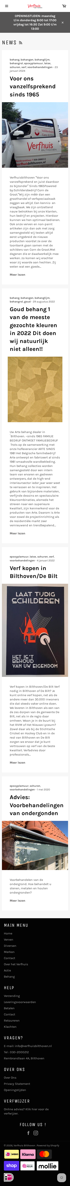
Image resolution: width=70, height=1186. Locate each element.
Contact (9, 958)
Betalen (9, 1008)
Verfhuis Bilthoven (25, 1145)
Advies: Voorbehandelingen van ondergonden (37, 805)
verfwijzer (11, 1113)
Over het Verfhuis (16, 964)
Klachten (10, 1026)
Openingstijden (15, 1090)
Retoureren (12, 1020)
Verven (8, 939)
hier (34, 1109)
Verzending (12, 996)
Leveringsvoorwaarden (20, 1002)
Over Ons (10, 1077)
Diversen (10, 946)
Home (8, 933)
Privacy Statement (17, 1084)
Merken (9, 952)
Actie (7, 970)
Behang (9, 976)
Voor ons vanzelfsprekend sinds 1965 (33, 86)
